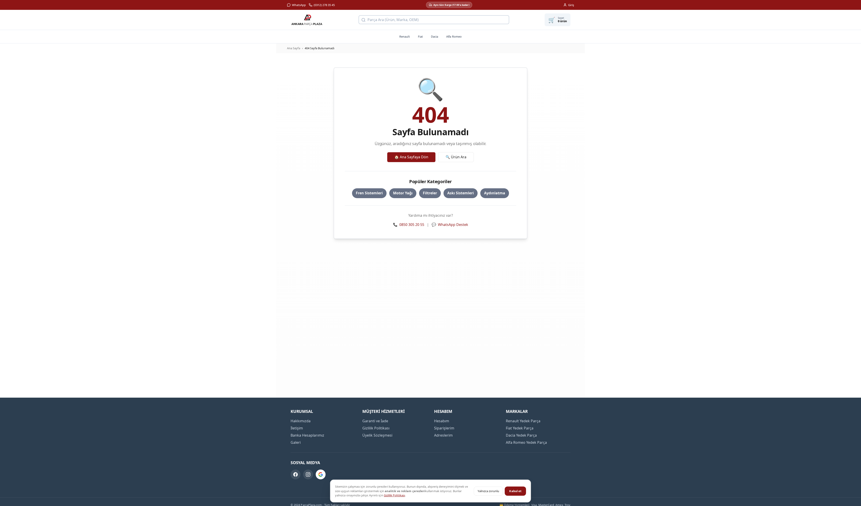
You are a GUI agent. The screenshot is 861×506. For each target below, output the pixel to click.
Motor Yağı (403, 193)
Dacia (434, 36)
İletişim (297, 428)
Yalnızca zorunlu (488, 491)
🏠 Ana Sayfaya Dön (411, 156)
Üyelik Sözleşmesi (377, 435)
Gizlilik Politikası (394, 495)
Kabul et (515, 491)
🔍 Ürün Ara (456, 156)
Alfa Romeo (454, 36)
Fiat (420, 36)
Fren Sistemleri (369, 193)
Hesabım (441, 420)
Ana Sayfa (293, 48)
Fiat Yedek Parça (519, 428)
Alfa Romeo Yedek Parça (526, 442)
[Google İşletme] (321, 474)
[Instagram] (308, 474)
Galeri (296, 442)
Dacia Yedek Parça (521, 435)
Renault (404, 36)
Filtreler (430, 193)
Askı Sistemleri (460, 193)
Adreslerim (443, 435)
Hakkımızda (301, 420)
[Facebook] (295, 474)
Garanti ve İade (375, 420)
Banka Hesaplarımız (307, 435)
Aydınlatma (494, 193)
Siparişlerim (444, 428)
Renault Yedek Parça (523, 420)
